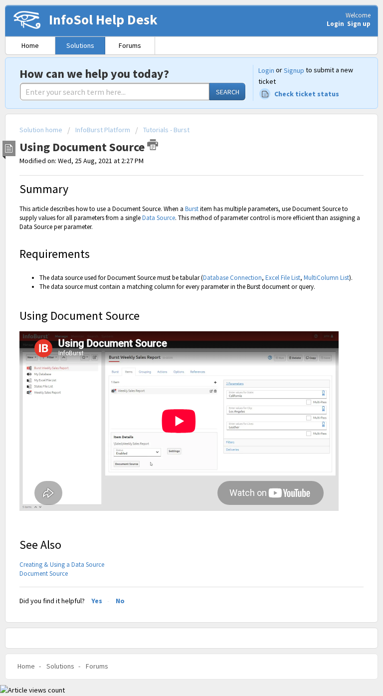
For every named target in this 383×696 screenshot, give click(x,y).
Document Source (43, 573)
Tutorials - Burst (166, 129)
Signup (294, 70)
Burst (191, 209)
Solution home (41, 129)
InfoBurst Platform (102, 129)
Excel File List (282, 277)
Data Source (158, 218)
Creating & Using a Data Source (61, 564)
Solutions (80, 45)
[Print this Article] (152, 144)
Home (30, 45)
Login (266, 70)
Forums (130, 45)
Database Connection (232, 277)
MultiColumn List (326, 277)
